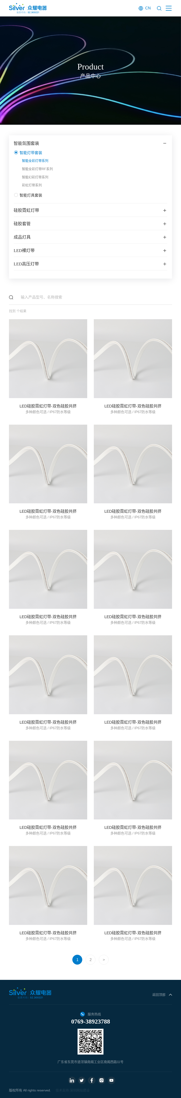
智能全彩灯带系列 (35, 161)
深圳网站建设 (80, 1090)
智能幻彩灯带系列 (35, 177)
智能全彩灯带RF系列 (37, 169)
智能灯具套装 (31, 195)
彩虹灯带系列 (32, 185)
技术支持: (63, 1090)
